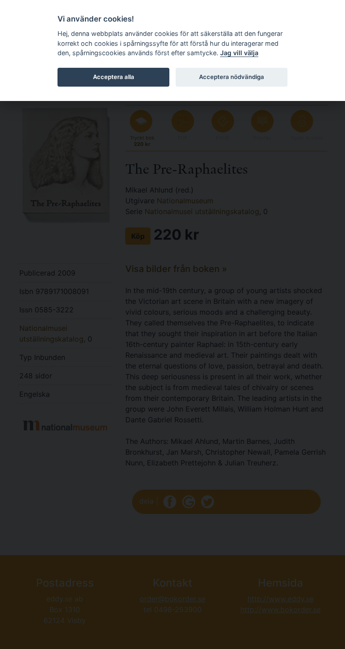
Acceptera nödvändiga (231, 76)
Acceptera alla (113, 76)
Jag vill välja (239, 53)
